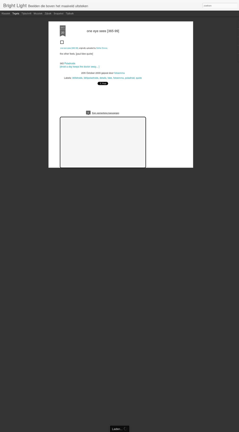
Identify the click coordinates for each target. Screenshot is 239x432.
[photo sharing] (62, 44)
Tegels (15, 13)
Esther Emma (101, 48)
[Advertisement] (164, 77)
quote (139, 77)
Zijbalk (48, 13)
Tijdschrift (26, 13)
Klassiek (6, 13)
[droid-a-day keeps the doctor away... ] (79, 66)
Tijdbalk (70, 13)
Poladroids (69, 63)
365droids (77, 77)
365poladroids (91, 77)
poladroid (130, 77)
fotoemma (119, 72)
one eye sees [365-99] (103, 30)
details (103, 77)
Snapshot (58, 13)
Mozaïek (38, 13)
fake (110, 77)
